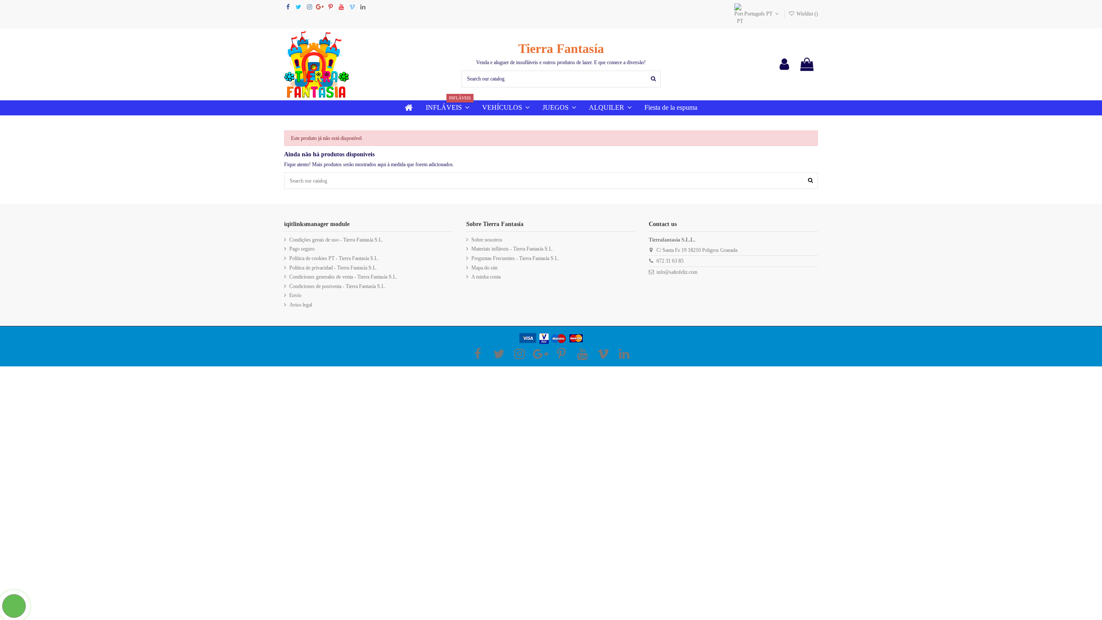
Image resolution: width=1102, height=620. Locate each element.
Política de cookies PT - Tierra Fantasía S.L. (334, 258)
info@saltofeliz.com (676, 272)
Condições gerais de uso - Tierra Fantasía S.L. (336, 240)
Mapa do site (484, 268)
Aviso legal (300, 305)
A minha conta (486, 277)
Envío (295, 295)
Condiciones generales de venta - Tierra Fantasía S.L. (343, 277)
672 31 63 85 (670, 261)
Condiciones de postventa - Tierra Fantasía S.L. (337, 286)
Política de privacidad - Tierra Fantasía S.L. (333, 268)
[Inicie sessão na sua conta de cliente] (784, 64)
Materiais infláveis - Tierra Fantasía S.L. (512, 249)
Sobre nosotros (486, 240)
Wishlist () (806, 14)
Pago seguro (302, 249)
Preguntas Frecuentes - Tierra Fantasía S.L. (515, 258)
